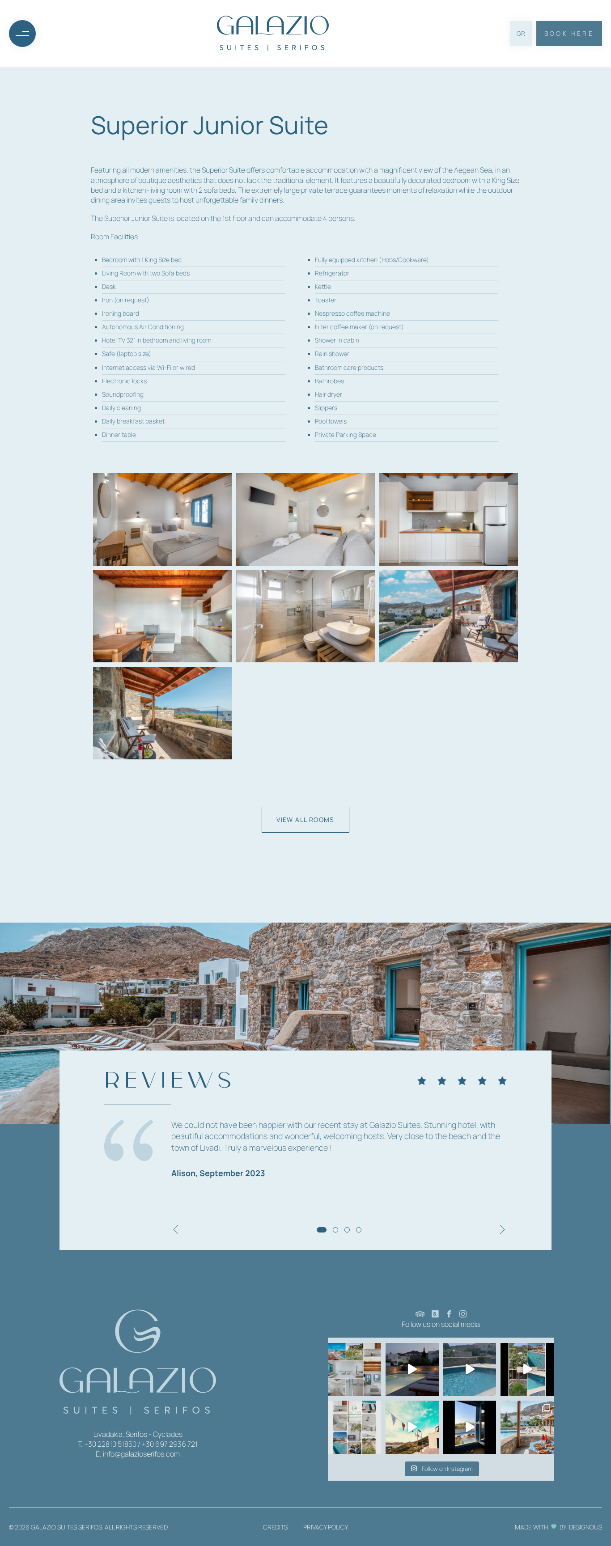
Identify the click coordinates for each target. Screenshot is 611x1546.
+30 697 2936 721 (170, 1444)
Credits (275, 1527)
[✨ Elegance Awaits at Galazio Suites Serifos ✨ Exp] (354, 1369)
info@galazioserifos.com (141, 1454)
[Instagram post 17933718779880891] (469, 1369)
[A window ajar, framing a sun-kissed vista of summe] (469, 1427)
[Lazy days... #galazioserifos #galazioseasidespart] (354, 1427)
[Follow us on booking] (435, 1314)
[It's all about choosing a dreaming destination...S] (412, 1427)
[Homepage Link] (273, 33)
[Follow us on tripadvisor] (420, 1314)
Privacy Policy (325, 1527)
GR (521, 33)
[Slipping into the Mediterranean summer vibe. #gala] (527, 1369)
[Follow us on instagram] (463, 1314)
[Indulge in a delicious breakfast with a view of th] (527, 1427)
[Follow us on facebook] (449, 1314)
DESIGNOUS (585, 1527)
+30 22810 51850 (110, 1444)
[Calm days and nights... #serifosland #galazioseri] (412, 1369)
